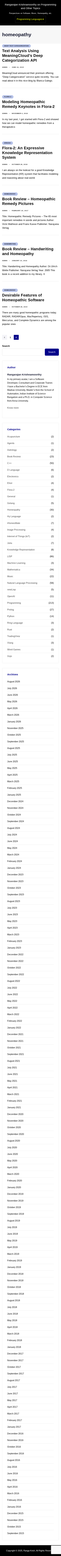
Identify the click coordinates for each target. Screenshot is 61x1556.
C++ (9, 463)
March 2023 (13, 934)
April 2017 (12, 1407)
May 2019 (12, 1240)
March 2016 (13, 1493)
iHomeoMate (13, 523)
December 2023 (15, 874)
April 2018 (12, 1327)
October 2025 (14, 735)
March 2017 (13, 1413)
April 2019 (12, 1247)
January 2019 (14, 1267)
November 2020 (15, 1121)
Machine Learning (16, 563)
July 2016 (12, 1467)
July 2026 (12, 688)
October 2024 (14, 815)
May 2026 (12, 701)
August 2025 (13, 748)
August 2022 (13, 981)
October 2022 (14, 967)
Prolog (10, 609)
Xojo (9, 656)
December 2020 (15, 1114)
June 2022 (12, 994)
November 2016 (15, 1440)
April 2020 (12, 1167)
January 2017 (14, 1427)
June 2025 (12, 761)
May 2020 (12, 1160)
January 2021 (14, 1107)
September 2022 (15, 974)
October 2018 (14, 1287)
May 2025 (12, 768)
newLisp (11, 589)
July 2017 (12, 1387)
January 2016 (14, 1507)
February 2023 (14, 941)
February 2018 (14, 1340)
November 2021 (15, 1041)
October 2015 (14, 1527)
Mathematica (13, 569)
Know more (13, 408)
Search (6, 346)
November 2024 (15, 808)
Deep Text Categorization (16, 46)
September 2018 (15, 1294)
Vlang (10, 643)
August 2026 (13, 681)
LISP (9, 556)
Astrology (12, 450)
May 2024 (12, 848)
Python (10, 616)
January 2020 (14, 1187)
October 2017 (14, 1367)
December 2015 (15, 1513)
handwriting (10, 244)
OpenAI (11, 596)
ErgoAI (7, 143)
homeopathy (10, 194)
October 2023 (14, 888)
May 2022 (12, 1001)
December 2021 (15, 1034)
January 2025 (14, 795)
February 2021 (14, 1101)
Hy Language (14, 516)
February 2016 (14, 1500)
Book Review (14, 456)
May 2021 (12, 1081)
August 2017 (13, 1380)
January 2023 (14, 948)
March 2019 (13, 1254)
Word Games (13, 649)
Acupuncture (13, 436)
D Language (13, 470)
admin (4, 67)
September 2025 (15, 741)
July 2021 (12, 1067)
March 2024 (13, 854)
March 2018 (13, 1334)
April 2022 (12, 1008)
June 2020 (12, 1154)
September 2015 (15, 1533)
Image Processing (16, 530)
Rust (9, 629)
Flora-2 (7, 96)
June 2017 (12, 1393)
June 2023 (12, 914)
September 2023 (15, 894)
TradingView (13, 636)
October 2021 (14, 1047)
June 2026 (12, 695)
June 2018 (12, 1314)
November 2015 (15, 1520)
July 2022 (12, 988)
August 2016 (13, 1460)
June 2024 (12, 841)
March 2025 (13, 781)
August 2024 (13, 828)
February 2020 (14, 1180)
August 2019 (13, 1220)
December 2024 (15, 801)
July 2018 (12, 1307)
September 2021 (15, 1054)
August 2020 (13, 1141)
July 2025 (12, 755)
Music (10, 576)
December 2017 (15, 1353)
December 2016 (15, 1433)
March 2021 (13, 1094)
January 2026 (14, 721)
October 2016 (14, 1447)
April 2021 (12, 1087)
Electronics (12, 476)
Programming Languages (29, 19)
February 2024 (14, 861)
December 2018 (15, 1274)
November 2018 (15, 1280)
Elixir (9, 483)
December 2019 (15, 1194)
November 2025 (15, 728)
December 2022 (15, 954)
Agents (10, 443)
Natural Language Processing (22, 583)
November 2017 (15, 1360)
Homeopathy (13, 510)
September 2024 (15, 821)
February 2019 (14, 1260)
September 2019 (15, 1214)
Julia (9, 543)
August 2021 (13, 1061)
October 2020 (14, 1127)
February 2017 (14, 1420)
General (11, 496)
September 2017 (15, 1373)
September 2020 (15, 1134)
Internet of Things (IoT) (18, 536)
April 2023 (12, 928)
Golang (11, 503)
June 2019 (12, 1234)
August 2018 (13, 1300)
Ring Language (15, 623)
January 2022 (14, 1027)
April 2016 (12, 1487)
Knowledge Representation (21, 549)
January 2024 (14, 868)
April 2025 (12, 775)
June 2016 (12, 1473)
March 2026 (13, 715)
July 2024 (12, 834)
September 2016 (15, 1453)
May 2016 (12, 1480)
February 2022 (14, 1021)
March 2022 (13, 1014)
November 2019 (15, 1201)
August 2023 (13, 901)
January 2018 (14, 1347)
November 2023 (15, 881)
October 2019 (14, 1207)
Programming (14, 603)
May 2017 (12, 1400)
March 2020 (13, 1174)
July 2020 (12, 1147)
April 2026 (12, 708)
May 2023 (12, 921)
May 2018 (12, 1320)
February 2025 (14, 788)
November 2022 (15, 961)
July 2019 (12, 1227)
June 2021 (12, 1074)
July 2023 (12, 908)
